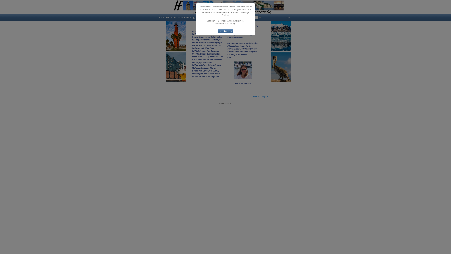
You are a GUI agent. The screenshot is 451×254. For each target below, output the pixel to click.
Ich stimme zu (226, 31)
